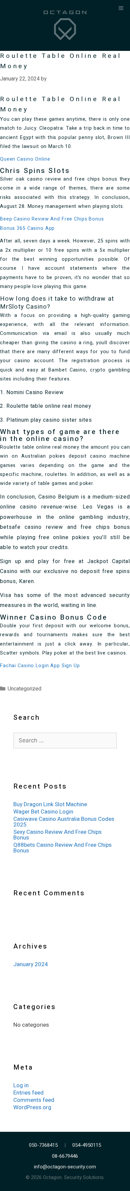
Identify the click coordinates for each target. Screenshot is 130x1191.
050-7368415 (43, 1145)
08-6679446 (65, 1156)
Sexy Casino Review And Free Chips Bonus (57, 835)
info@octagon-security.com (65, 1166)
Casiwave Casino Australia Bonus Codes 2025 (63, 822)
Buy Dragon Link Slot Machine (50, 804)
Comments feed (33, 1100)
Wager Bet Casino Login (43, 812)
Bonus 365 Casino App (27, 228)
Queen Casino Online (25, 159)
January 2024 (30, 964)
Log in (21, 1085)
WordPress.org (32, 1107)
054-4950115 (86, 1145)
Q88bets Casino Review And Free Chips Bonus (62, 848)
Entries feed (28, 1093)
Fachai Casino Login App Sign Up (40, 665)
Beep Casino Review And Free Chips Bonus (52, 219)
